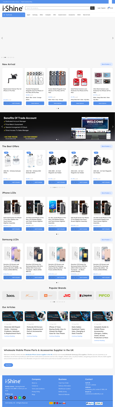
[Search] (92, 8)
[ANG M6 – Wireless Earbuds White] (12, 160)
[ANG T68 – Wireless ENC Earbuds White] (35, 160)
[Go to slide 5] (8, 57)
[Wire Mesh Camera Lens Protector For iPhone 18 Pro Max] (102, 78)
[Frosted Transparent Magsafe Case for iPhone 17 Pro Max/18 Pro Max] (35, 78)
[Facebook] (6, 397)
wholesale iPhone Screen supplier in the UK (39, 354)
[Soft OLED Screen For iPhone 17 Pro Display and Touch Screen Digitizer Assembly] (80, 207)
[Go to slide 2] (3, 57)
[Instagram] (11, 397)
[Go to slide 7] (11, 57)
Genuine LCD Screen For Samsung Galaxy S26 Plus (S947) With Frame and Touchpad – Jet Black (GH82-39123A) (79, 268)
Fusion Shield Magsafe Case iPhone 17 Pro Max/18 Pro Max (57, 90)
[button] (2, 38)
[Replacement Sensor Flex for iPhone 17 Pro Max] (12, 78)
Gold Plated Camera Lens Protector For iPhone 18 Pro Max (79, 90)
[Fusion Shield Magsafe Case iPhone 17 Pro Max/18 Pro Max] (57, 78)
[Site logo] (12, 8)
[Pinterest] (15, 397)
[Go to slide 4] (6, 57)
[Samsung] (104, 295)
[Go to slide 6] (10, 57)
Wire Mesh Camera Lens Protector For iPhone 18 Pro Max (101, 90)
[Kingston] (66, 295)
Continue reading (9, 336)
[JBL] (29, 295)
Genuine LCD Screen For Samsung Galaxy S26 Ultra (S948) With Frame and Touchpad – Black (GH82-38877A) (34, 268)
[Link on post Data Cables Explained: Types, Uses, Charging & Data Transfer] (80, 316)
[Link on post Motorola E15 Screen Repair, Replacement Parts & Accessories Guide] (35, 316)
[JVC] (48, 295)
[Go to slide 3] (5, 57)
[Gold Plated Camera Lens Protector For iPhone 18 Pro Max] (80, 78)
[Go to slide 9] (64, 187)
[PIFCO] (85, 295)
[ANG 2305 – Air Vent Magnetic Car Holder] (57, 160)
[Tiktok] (24, 397)
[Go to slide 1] (1, 57)
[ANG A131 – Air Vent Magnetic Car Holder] (80, 160)
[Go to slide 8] (13, 57)
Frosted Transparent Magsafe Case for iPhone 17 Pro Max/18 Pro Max (34, 90)
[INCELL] (10, 295)
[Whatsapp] (19, 397)
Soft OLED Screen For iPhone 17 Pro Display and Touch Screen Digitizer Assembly (80, 219)
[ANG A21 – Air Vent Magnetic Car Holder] (102, 160)
